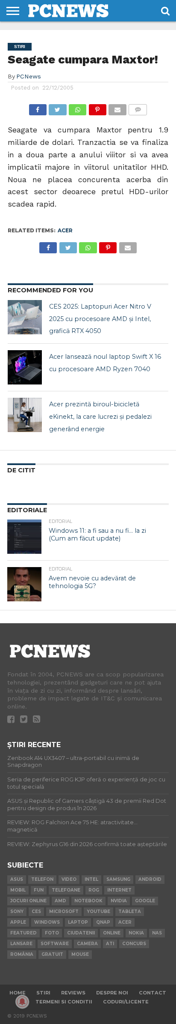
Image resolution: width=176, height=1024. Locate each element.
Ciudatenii (81, 933)
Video (69, 879)
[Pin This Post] (97, 107)
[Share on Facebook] (38, 107)
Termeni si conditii (63, 1002)
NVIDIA (119, 901)
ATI (110, 943)
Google (145, 901)
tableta (129, 911)
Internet (119, 890)
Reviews (73, 993)
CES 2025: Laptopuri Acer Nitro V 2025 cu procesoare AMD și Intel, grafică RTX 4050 (100, 319)
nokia (136, 933)
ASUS (16, 879)
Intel (91, 879)
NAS (157, 933)
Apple (18, 922)
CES (36, 911)
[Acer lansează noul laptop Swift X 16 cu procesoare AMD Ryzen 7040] (25, 367)
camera (87, 943)
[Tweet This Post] (58, 107)
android (149, 879)
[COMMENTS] (138, 107)
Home (17, 993)
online (111, 933)
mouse (80, 954)
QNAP (103, 922)
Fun (39, 890)
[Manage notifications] (22, 1002)
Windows (47, 922)
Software (55, 943)
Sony (16, 911)
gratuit (52, 954)
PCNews (28, 76)
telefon (42, 879)
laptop (78, 922)
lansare (21, 943)
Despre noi (112, 993)
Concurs (134, 943)
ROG (93, 890)
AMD (60, 901)
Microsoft (64, 911)
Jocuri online (28, 901)
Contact (152, 993)
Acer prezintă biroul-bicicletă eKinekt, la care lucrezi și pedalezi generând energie (100, 416)
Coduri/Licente (126, 1002)
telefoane (66, 890)
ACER (65, 230)
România (21, 954)
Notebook (88, 901)
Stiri (43, 993)
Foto (52, 933)
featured (23, 933)
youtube (98, 911)
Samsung (118, 879)
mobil (18, 890)
